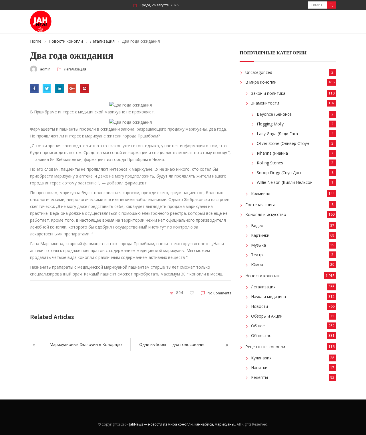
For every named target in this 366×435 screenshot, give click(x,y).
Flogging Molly (270, 124)
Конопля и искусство (265, 214)
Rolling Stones (270, 163)
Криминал (260, 193)
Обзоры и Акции (267, 316)
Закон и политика (268, 93)
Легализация (102, 41)
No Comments (219, 293)
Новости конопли (66, 41)
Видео (257, 225)
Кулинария (261, 358)
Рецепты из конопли (265, 346)
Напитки (259, 367)
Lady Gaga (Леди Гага (277, 133)
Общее (258, 325)
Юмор (257, 264)
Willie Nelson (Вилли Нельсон (285, 182)
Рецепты (259, 377)
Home (35, 41)
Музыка (258, 245)
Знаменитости (265, 103)
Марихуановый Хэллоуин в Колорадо (85, 344)
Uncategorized (258, 72)
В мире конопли (261, 82)
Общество (261, 335)
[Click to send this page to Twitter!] (47, 88)
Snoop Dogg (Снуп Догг (279, 172)
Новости (259, 306)
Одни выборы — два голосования (172, 344)
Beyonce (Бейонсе (274, 114)
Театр (257, 254)
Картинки (260, 235)
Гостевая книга (260, 204)
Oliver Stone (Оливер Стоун (283, 143)
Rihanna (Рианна (272, 153)
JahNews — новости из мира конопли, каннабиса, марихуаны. (182, 424)
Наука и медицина (268, 296)
